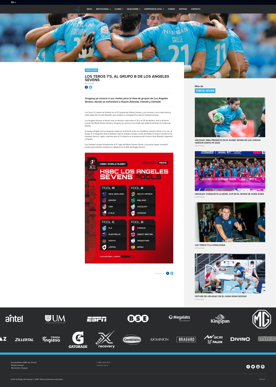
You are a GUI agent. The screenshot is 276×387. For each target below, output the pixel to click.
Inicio (89, 9)
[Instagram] (263, 367)
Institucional (102, 9)
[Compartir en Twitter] (90, 88)
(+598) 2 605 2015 (103, 362)
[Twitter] (253, 367)
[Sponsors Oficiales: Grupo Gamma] (224, 336)
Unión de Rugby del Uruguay (77, 9)
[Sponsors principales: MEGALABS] (113, 319)
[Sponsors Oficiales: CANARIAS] (170, 339)
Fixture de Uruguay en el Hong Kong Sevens (221, 296)
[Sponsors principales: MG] (196, 319)
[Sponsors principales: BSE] (72, 319)
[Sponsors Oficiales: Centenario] (35, 339)
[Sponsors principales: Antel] (237, 319)
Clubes (118, 9)
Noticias (183, 9)
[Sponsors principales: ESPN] (31, 319)
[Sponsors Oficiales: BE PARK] (251, 335)
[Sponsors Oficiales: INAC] (197, 339)
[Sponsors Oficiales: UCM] (116, 339)
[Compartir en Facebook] (86, 88)
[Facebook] (248, 367)
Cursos (171, 9)
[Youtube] (258, 367)
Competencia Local (153, 9)
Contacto (195, 9)
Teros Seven (91, 70)
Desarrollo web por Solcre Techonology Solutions (262, 379)
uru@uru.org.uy (102, 365)
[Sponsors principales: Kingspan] (154, 319)
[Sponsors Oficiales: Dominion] (62, 339)
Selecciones (132, 9)
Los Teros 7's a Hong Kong (210, 245)
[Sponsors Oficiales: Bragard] (89, 339)
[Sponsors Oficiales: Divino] (143, 339)
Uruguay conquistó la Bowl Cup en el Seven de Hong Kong (229, 194)
